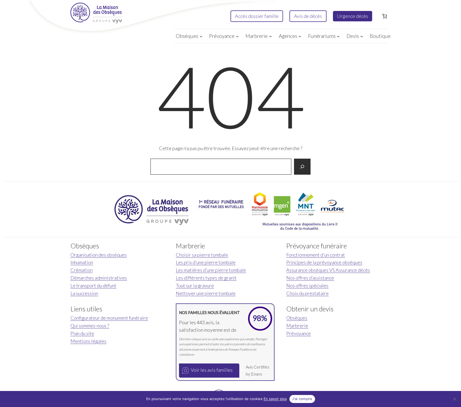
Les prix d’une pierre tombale (206, 262)
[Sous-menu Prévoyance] (237, 35)
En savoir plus (275, 399)
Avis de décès (308, 16)
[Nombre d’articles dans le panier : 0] (385, 16)
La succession (84, 293)
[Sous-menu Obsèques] (201, 35)
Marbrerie (297, 325)
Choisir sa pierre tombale (202, 255)
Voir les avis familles (212, 370)
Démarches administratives (98, 278)
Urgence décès (352, 16)
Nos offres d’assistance (310, 278)
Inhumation (81, 262)
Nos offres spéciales (307, 285)
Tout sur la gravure (195, 285)
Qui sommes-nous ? (89, 325)
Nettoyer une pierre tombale (206, 293)
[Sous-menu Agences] (299, 35)
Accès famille (257, 16)
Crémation (81, 270)
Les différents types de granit (206, 278)
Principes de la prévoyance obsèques (324, 262)
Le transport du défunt (93, 285)
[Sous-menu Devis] (361, 35)
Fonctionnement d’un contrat (315, 255)
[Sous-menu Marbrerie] (270, 35)
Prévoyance (298, 333)
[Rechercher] (302, 167)
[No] (454, 399)
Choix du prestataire (307, 293)
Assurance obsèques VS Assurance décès (328, 270)
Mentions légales (88, 341)
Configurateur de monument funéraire (109, 318)
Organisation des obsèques (98, 255)
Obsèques (296, 318)
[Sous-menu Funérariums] (338, 35)
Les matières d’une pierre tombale (211, 270)
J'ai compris (302, 399)
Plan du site (82, 333)
